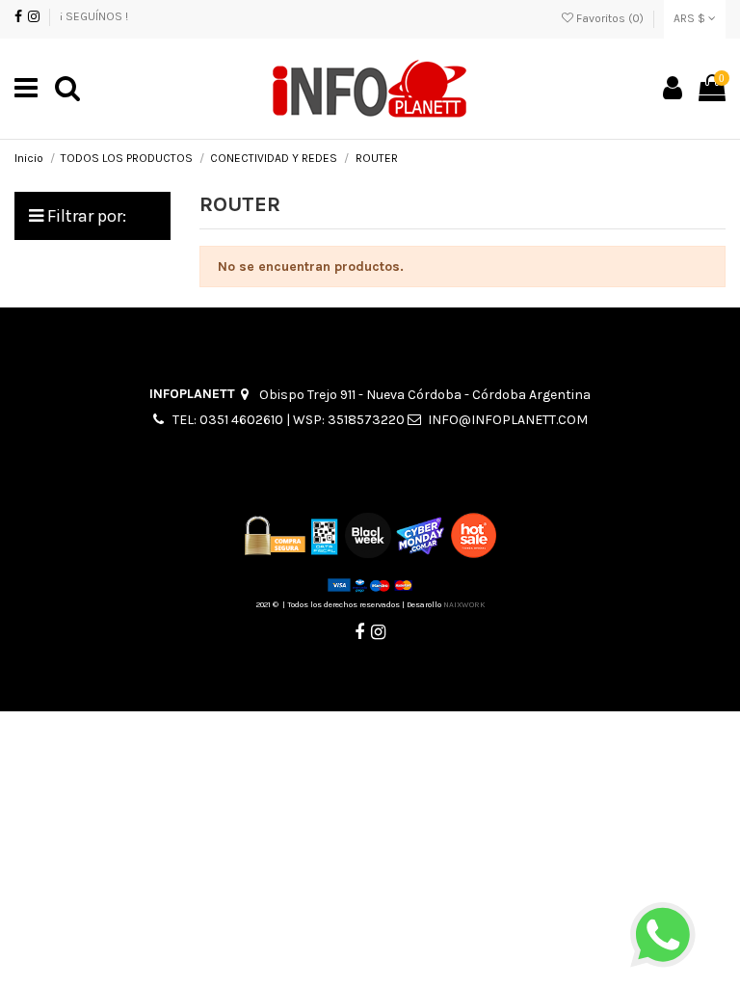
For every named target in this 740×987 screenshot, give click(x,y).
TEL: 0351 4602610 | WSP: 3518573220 (288, 420)
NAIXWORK (464, 604)
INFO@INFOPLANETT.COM (508, 420)
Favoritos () (610, 18)
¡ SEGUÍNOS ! (94, 16)
